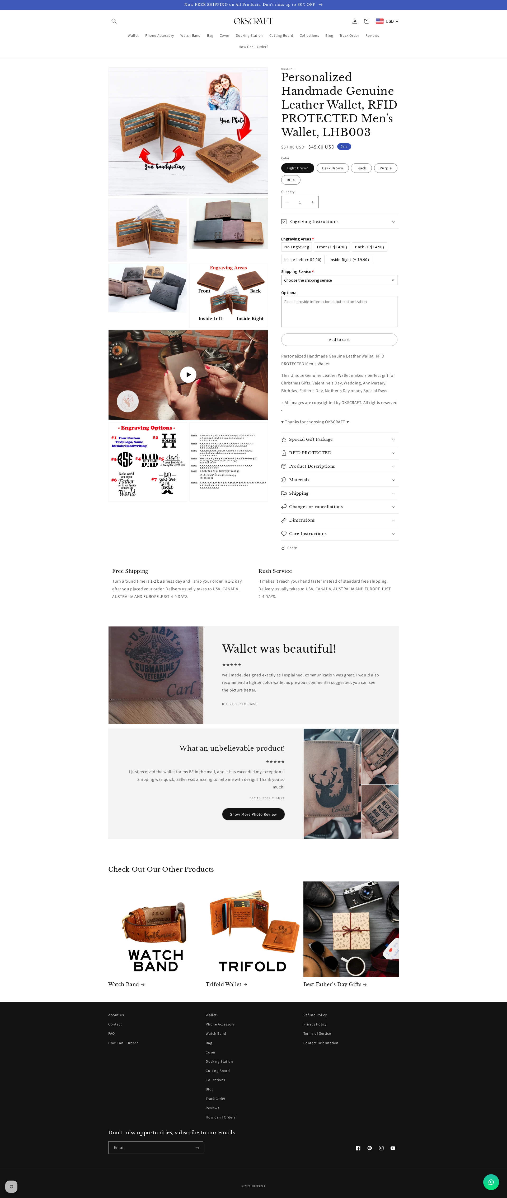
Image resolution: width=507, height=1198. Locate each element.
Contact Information (321, 1043)
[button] (114, 21)
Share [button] (292, 547)
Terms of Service (317, 1033)
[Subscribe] (197, 1147)
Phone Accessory (220, 1024)
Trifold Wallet (223, 984)
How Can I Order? (123, 1043)
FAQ (111, 1033)
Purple (386, 168)
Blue (291, 180)
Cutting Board (218, 1070)
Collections (215, 1080)
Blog (209, 1089)
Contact (115, 1024)
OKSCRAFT (258, 1186)
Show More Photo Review (253, 814)
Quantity (287, 191)
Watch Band (123, 984)
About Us (116, 1015)
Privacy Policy (314, 1024)
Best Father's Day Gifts (332, 984)
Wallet (211, 1015)
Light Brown (298, 168)
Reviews (212, 1108)
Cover (210, 1052)
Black (361, 168)
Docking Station (219, 1061)
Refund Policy (315, 1015)
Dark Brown (332, 168)
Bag (209, 1043)
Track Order (216, 1098)
